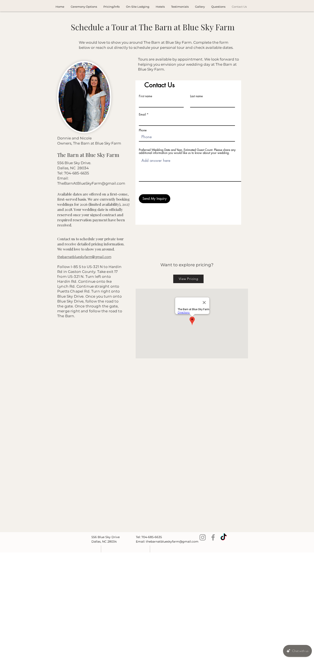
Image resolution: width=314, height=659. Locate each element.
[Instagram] (202, 537)
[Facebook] (213, 537)
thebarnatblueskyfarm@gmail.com (172, 541)
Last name (196, 96)
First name (145, 96)
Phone (143, 130)
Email (142, 114)
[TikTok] (223, 537)
